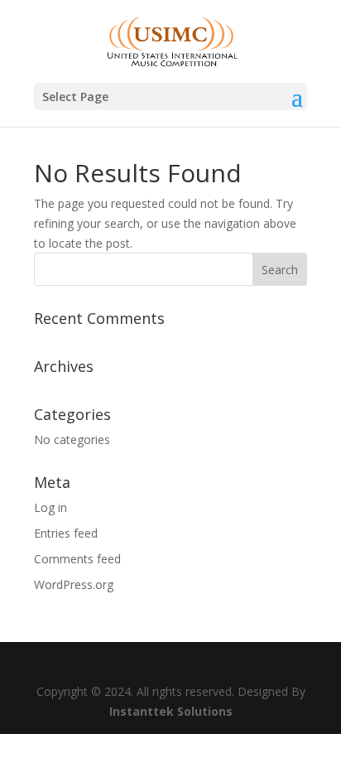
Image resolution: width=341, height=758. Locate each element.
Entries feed (66, 533)
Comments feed (77, 559)
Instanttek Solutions (171, 711)
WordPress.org (73, 584)
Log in (50, 507)
